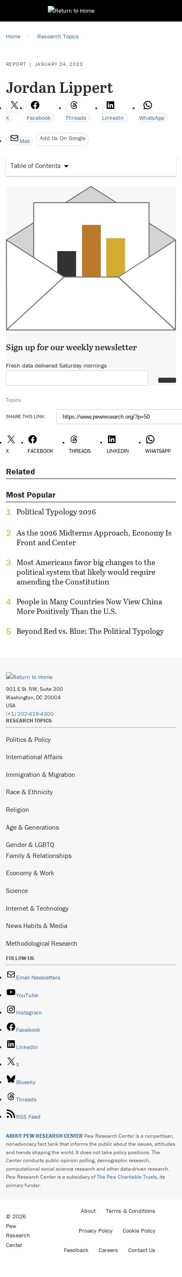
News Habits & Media (36, 925)
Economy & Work (30, 872)
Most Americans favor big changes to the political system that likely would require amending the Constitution (86, 572)
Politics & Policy (28, 739)
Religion (17, 809)
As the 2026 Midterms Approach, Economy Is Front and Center (94, 537)
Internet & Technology (37, 908)
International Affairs (34, 756)
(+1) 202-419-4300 (30, 713)
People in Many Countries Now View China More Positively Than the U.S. (89, 606)
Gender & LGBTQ (30, 844)
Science (17, 890)
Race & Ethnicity (29, 791)
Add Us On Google (62, 138)
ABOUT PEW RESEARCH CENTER (44, 1135)
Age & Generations (32, 827)
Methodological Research (41, 943)
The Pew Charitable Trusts (127, 1176)
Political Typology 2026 (56, 512)
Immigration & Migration (40, 774)
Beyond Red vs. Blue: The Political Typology (90, 631)
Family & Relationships (39, 855)
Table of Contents (36, 165)
